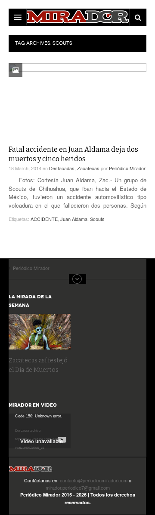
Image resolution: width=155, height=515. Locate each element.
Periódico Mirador (127, 168)
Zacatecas (88, 168)
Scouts (97, 218)
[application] (40, 431)
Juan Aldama (73, 218)
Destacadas (61, 168)
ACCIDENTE (44, 218)
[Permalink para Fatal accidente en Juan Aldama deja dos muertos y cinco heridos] (77, 102)
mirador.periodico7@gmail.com (78, 487)
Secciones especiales (77, 279)
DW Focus (77, 17)
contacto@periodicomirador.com (93, 480)
